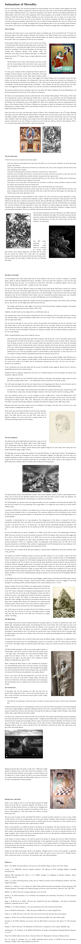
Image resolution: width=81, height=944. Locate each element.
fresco (41, 769)
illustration (8, 53)
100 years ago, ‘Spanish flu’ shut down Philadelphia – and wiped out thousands (51, 901)
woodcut (24, 114)
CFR (12, 552)
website (33, 544)
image (23, 453)
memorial (7, 599)
